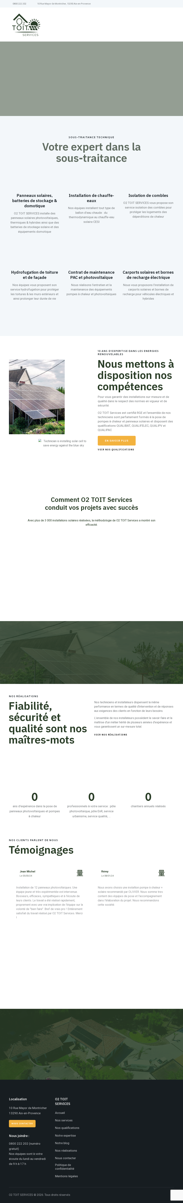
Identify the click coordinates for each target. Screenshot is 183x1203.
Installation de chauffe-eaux (91, 198)
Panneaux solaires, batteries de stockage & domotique (34, 200)
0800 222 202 (18, 1143)
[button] (117, 441)
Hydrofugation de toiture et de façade (34, 275)
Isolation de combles (148, 195)
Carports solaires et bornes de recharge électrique (148, 275)
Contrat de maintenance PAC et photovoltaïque (91, 275)
